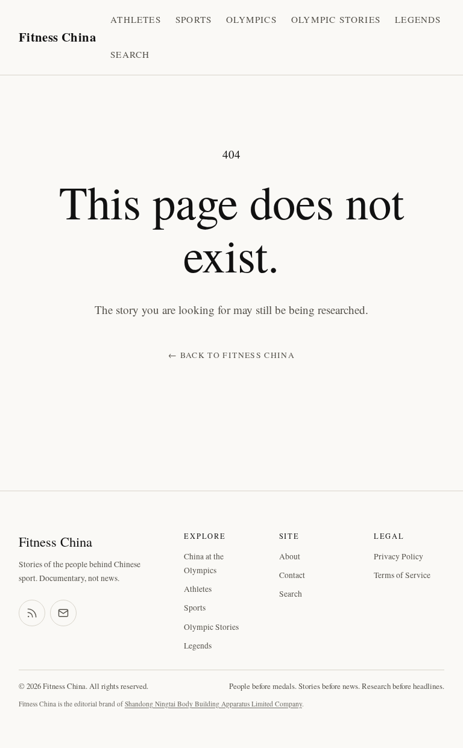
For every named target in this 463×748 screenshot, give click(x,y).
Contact (292, 575)
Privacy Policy (398, 556)
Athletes (135, 19)
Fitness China (57, 37)
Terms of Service (402, 575)
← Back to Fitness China (231, 355)
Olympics (251, 19)
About (289, 556)
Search (130, 54)
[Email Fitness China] (63, 613)
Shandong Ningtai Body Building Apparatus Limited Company (213, 703)
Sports (193, 19)
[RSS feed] (32, 613)
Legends (418, 19)
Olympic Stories (335, 19)
